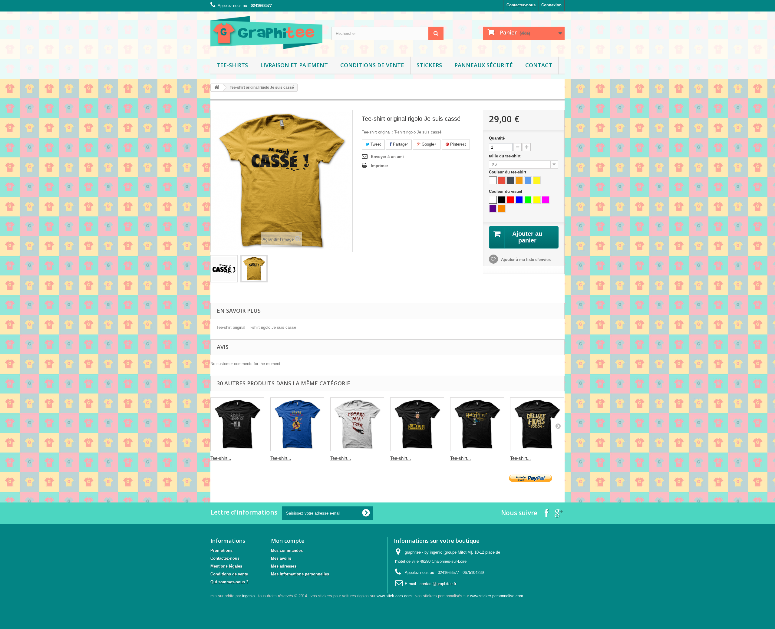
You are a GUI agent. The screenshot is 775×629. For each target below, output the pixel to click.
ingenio (248, 596)
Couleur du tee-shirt (508, 172)
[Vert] (528, 199)
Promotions (221, 550)
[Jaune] (536, 180)
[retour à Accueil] (217, 87)
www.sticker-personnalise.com (496, 596)
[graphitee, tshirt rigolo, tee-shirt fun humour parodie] (266, 32)
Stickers (429, 65)
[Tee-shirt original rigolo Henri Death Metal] (297, 424)
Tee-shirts (232, 65)
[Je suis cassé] (224, 268)
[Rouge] (501, 180)
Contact (538, 65)
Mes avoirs (281, 558)
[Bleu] (528, 180)
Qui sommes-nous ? (229, 582)
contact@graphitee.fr (438, 583)
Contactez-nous (521, 5)
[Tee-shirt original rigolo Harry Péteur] (477, 424)
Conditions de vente (372, 65)
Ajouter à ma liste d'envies (525, 259)
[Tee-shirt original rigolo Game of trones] (237, 424)
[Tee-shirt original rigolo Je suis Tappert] (417, 424)
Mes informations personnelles (300, 574)
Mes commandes (287, 550)
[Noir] (510, 180)
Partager (400, 144)
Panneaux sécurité (483, 65)
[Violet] (493, 208)
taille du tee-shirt (505, 156)
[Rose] (545, 199)
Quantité (497, 138)
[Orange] (519, 180)
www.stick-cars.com (394, 596)
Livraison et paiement (294, 65)
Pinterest (457, 144)
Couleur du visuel (506, 191)
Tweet (375, 144)
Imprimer (379, 165)
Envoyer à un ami (387, 156)
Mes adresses (283, 566)
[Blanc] (493, 180)
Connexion (551, 5)
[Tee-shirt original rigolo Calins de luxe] (537, 424)
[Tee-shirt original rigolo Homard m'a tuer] (357, 424)
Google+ (428, 144)
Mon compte (288, 540)
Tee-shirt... (220, 458)
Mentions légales (226, 566)
